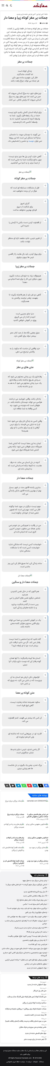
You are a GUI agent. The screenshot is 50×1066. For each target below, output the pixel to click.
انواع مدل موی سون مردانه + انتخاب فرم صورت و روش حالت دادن (24, 948)
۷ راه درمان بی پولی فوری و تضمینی (35, 940)
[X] (40, 785)
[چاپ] (6, 785)
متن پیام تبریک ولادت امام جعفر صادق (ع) (32, 900)
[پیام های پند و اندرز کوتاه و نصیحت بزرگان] (13, 829)
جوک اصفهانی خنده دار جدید (37, 968)
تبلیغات (35, 1062)
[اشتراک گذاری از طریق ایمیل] (12, 785)
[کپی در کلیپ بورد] (45, 69)
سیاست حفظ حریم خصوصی (15, 1062)
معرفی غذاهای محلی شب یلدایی (36, 964)
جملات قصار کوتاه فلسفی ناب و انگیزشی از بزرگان (13, 862)
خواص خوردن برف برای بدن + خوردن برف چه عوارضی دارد (27, 916)
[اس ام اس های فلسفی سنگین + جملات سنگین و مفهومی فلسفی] (37, 806)
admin (44, 23)
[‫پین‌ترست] (29, 785)
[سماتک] (40, 5)
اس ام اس (39, 14)
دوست (31, 141)
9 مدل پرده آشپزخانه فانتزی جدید (35, 892)
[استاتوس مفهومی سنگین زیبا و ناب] (37, 829)
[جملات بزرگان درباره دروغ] (13, 806)
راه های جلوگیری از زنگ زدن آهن (36, 912)
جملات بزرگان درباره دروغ (15, 814)
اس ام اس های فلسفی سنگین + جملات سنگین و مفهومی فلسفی (37, 815)
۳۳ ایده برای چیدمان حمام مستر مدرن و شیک (30, 928)
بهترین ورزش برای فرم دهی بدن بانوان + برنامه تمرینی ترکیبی (26, 960)
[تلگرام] (17, 785)
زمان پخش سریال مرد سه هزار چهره (35, 880)
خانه (46, 14)
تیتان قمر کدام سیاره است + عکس (35, 904)
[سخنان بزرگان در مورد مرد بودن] (37, 852)
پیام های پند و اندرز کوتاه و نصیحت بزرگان (15, 839)
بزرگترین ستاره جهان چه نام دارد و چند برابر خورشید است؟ (27, 908)
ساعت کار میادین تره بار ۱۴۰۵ (37, 932)
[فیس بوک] (45, 785)
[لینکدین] (34, 785)
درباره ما (29, 1062)
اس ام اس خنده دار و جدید (26, 14)
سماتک (41, 1062)
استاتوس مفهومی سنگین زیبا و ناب (38, 839)
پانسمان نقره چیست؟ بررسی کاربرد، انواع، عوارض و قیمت (27, 936)
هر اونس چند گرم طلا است (37, 944)
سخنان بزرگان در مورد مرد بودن (37, 861)
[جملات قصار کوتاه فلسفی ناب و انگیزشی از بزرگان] (13, 852)
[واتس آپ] (23, 785)
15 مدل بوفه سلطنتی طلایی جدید (35, 896)
